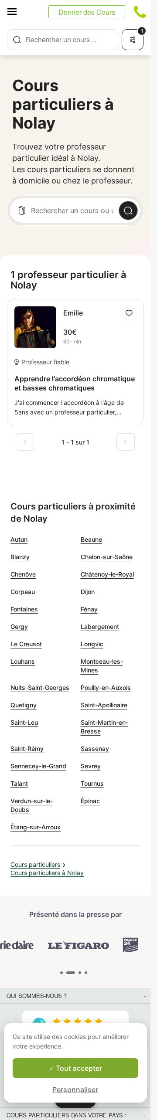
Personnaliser (75, 1089)
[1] (70, 972)
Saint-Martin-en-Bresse (104, 727)
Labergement (100, 626)
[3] (86, 972)
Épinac (90, 800)
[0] (61, 972)
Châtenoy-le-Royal (107, 574)
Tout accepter (78, 1068)
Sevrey (91, 766)
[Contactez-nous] (140, 12)
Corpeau (22, 591)
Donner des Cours (86, 12)
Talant (19, 783)
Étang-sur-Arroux (35, 827)
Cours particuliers (35, 864)
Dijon (88, 591)
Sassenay (95, 748)
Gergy (19, 626)
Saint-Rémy (27, 748)
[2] (79, 972)
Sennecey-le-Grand (38, 766)
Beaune (91, 539)
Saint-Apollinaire (104, 705)
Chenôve (23, 574)
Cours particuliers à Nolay (47, 872)
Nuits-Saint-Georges (39, 687)
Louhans (22, 661)
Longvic (92, 644)
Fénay (89, 609)
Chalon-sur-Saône (107, 556)
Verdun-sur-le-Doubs (31, 805)
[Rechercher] (128, 210)
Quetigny (23, 705)
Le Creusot (26, 644)
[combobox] (62, 39)
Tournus (92, 783)
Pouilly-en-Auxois (106, 687)
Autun (18, 539)
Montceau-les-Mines (102, 666)
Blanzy (20, 556)
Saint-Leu (24, 722)
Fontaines (24, 609)
